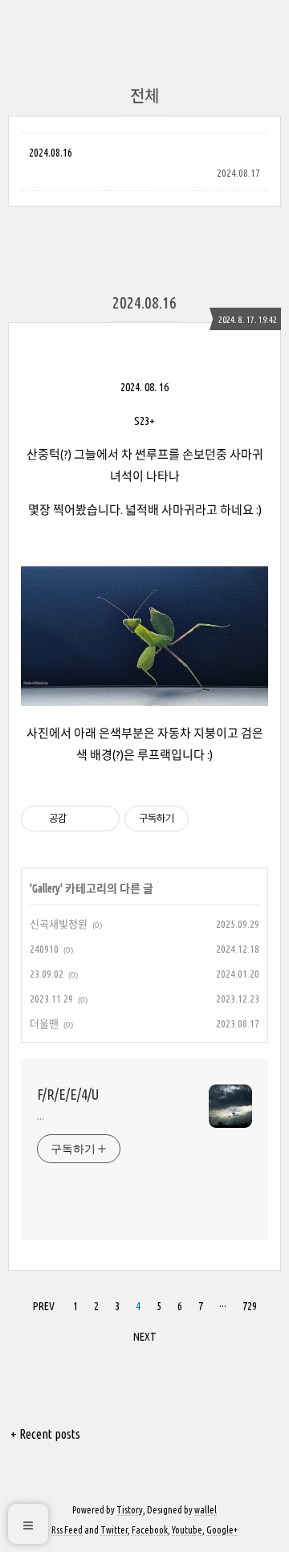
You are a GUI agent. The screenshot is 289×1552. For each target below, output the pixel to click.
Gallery (46, 888)
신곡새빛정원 (59, 923)
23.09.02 (46, 973)
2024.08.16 (50, 152)
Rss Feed (67, 1530)
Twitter (114, 1530)
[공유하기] (81, 819)
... (40, 1115)
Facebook (150, 1530)
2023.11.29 (51, 998)
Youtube (187, 1530)
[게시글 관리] (102, 819)
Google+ (222, 1530)
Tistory (129, 1510)
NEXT (145, 1336)
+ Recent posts (45, 1434)
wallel (205, 1510)
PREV (44, 1306)
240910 (44, 948)
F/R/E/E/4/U (68, 1094)
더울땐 (44, 1023)
